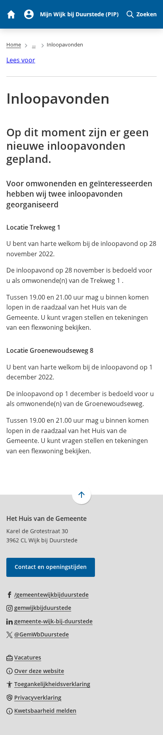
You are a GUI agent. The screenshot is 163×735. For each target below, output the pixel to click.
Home (13, 44)
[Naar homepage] (10, 14)
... (34, 44)
